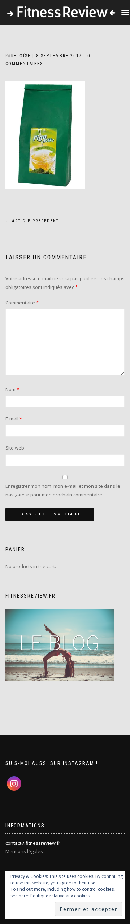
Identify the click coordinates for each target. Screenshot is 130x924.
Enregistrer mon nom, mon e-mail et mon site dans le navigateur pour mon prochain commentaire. (62, 490)
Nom (12, 389)
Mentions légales (24, 851)
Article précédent (32, 221)
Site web (14, 448)
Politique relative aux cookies (60, 896)
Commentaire (22, 302)
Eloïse (22, 55)
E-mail (13, 418)
